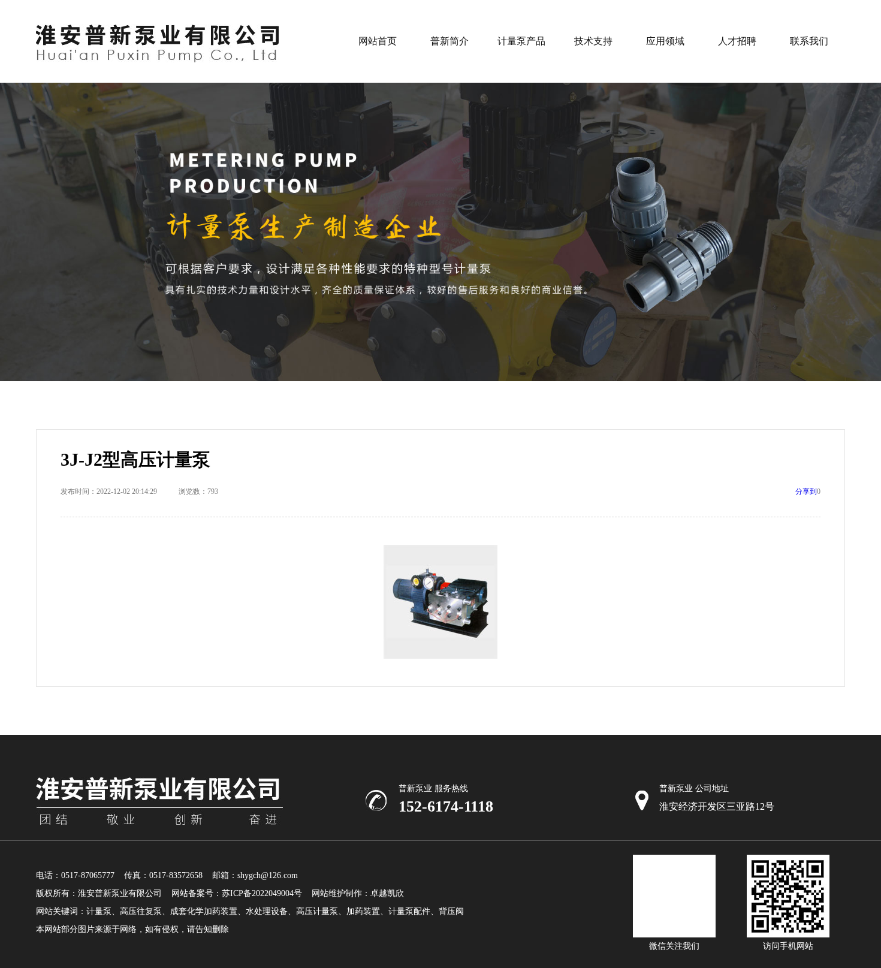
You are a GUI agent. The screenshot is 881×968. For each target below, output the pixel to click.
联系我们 (809, 41)
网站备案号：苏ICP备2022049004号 (236, 893)
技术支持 (593, 41)
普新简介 (449, 41)
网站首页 (377, 41)
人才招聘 (737, 41)
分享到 (806, 491)
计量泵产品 (521, 41)
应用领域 (665, 41)
